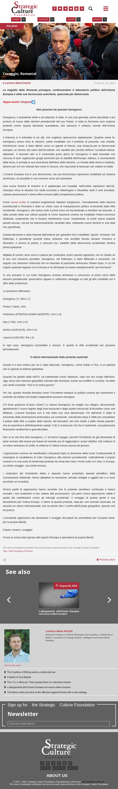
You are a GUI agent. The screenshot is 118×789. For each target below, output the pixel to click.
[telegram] (65, 8)
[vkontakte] (71, 8)
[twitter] (60, 8)
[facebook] (54, 8)
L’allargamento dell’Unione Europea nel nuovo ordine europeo (59, 612)
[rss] (82, 8)
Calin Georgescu (16, 551)
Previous (9, 599)
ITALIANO (71, 19)
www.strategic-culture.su (92, 782)
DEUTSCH (97, 19)
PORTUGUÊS (43, 19)
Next (109, 599)
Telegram (26, 102)
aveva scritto (18, 202)
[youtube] (76, 8)
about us (56, 776)
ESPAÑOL (16, 19)
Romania (28, 551)
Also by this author (12, 665)
